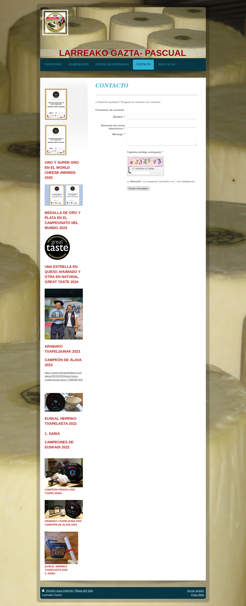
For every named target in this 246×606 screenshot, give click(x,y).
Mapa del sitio (84, 590)
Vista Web (197, 594)
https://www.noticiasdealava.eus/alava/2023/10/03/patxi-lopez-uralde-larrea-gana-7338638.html (64, 376)
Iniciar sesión (195, 590)
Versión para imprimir (59, 590)
